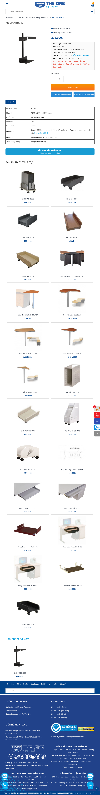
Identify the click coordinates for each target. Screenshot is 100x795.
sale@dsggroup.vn (75, 767)
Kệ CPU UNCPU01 (27, 470)
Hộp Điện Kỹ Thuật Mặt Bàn (72, 470)
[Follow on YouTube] (37, 756)
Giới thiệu (11, 684)
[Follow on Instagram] (16, 756)
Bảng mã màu (22, 684)
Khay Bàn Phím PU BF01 (28, 547)
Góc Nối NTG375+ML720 (28, 315)
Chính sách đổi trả (58, 714)
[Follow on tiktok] (43, 756)
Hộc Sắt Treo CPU (72, 392)
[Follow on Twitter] (21, 756)
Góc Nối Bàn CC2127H (72, 315)
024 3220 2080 (21, 793)
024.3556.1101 (74, 756)
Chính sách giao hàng (60, 711)
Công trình (64, 684)
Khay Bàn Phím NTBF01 (72, 547)
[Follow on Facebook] (11, 756)
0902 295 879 (18, 786)
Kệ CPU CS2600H (28, 431)
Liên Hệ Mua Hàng (12, 711)
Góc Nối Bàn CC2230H (28, 392)
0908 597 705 (30, 786)
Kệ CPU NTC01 (72, 199)
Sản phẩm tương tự (19, 162)
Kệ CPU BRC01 (28, 624)
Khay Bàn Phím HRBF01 (27, 586)
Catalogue (34, 684)
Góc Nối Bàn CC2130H (28, 353)
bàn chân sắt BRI (41, 133)
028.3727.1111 (15, 783)
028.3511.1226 (42, 783)
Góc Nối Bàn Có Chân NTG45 (72, 276)
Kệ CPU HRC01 (28, 276)
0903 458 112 (76, 761)
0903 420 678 (63, 761)
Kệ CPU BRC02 (20, 673)
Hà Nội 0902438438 (62, 94)
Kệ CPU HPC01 (28, 237)
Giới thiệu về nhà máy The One (18, 707)
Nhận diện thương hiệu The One (18, 714)
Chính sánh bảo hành (60, 707)
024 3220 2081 (33, 793)
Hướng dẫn (52, 684)
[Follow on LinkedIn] (32, 756)
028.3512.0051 (29, 783)
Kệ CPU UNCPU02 (72, 431)
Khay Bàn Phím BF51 (27, 508)
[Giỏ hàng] (93, 6)
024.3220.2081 (66, 758)
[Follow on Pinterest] (27, 756)
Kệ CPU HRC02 (28, 199)
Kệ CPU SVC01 (72, 237)
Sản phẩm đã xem (17, 639)
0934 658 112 (88, 761)
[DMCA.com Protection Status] (86, 729)
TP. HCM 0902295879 (84, 94)
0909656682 (43, 786)
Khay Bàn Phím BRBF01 (72, 586)
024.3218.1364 (88, 756)
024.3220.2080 (80, 758)
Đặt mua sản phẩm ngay (50, 151)
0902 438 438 (73, 764)
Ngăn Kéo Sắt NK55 (72, 508)
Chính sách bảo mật (59, 718)
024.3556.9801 (61, 756)
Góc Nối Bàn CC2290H (72, 353)
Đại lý (43, 684)
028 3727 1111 (68, 793)
